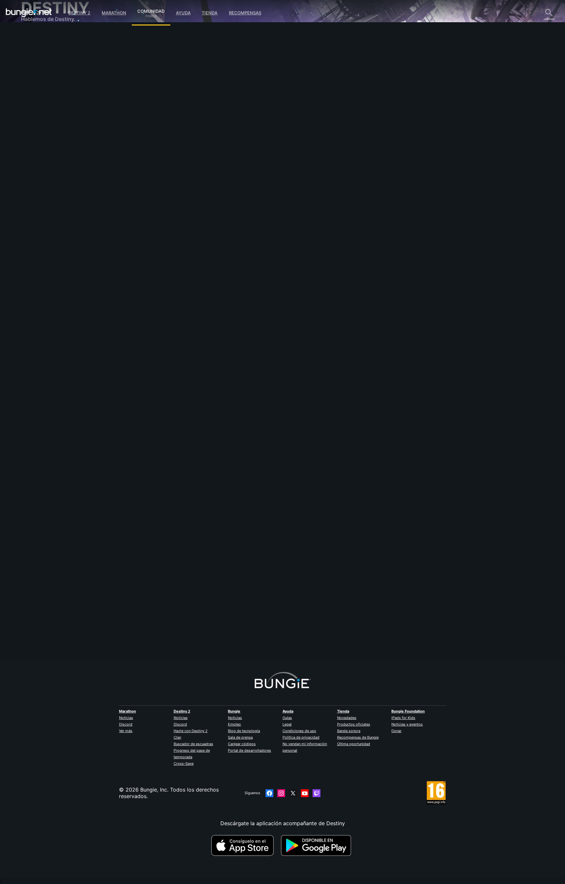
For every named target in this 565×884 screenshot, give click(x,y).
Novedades (346, 717)
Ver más (125, 730)
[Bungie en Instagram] (281, 793)
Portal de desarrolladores (249, 750)
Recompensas (245, 12)
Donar (396, 730)
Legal (287, 724)
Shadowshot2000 (176, 620)
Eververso (38, 94)
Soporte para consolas (54, 140)
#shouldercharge (221, 173)
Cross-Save (184, 763)
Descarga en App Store (245, 845)
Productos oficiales (353, 724)
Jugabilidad (40, 68)
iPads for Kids (403, 717)
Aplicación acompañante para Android (73, 127)
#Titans (198, 173)
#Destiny (162, 173)
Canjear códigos (242, 744)
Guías (287, 717)
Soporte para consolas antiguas (65, 147)
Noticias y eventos (407, 724)
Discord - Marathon (50, 186)
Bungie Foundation (408, 711)
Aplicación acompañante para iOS (68, 121)
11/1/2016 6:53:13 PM (212, 212)
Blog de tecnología (244, 730)
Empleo (234, 724)
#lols (243, 173)
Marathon (114, 12)
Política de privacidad (300, 737)
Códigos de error (47, 81)
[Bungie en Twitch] (316, 793)
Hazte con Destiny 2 (191, 730)
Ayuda (183, 12)
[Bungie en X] (293, 793)
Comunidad (150, 10)
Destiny (28, 12)
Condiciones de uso (299, 730)
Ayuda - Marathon (48, 179)
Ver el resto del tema (180, 198)
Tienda (209, 12)
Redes (33, 88)
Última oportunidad (353, 744)
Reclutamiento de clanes (56, 160)
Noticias (126, 717)
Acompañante (43, 153)
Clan (177, 737)
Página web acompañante (58, 114)
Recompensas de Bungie (358, 737)
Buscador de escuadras (193, 744)
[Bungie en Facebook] (269, 793)
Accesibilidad (42, 108)
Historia (35, 62)
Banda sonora (348, 730)
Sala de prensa (240, 737)
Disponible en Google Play (317, 845)
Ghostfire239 (170, 114)
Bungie (234, 711)
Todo (32, 36)
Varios (33, 173)
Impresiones (40, 49)
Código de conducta (47, 194)
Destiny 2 (79, 12)
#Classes (181, 173)
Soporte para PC (46, 134)
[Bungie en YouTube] (305, 793)
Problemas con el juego (55, 101)
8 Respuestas (174, 657)
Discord (125, 724)
